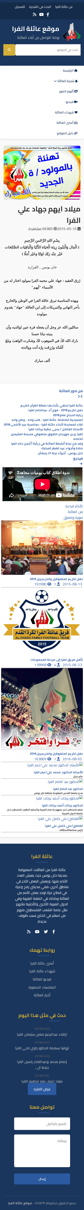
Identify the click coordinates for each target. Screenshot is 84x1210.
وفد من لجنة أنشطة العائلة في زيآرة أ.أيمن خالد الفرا (47, 443)
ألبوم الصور (66, 91)
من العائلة (75, 511)
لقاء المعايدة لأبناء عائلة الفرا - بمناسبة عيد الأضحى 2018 (43, 424)
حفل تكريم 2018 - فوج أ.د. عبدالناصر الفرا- (55, 410)
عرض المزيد (42, 1089)
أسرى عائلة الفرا (42, 963)
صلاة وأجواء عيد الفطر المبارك (62, 448)
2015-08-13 (73, 584)
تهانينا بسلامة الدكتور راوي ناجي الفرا (42, 1048)
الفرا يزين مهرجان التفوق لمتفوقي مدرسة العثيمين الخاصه (47, 436)
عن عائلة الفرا (64, 7)
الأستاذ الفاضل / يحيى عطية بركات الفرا (55, 429)
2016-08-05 (73, 759)
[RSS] (34, 14)
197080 (40, 584)
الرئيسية (68, 70)
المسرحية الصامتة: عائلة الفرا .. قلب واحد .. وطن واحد (47, 420)
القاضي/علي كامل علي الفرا (64, 826)
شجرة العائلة (66, 81)
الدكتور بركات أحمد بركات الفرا (62, 805)
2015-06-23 (73, 664)
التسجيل (20, 7)
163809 (40, 759)
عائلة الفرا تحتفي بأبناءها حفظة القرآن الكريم (51, 405)
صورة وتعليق (73, 517)
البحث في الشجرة (40, 7)
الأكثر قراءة (74, 506)
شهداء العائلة (65, 112)
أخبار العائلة (42, 995)
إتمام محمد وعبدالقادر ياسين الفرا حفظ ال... (42, 1064)
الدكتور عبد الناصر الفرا (68, 789)
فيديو (70, 102)
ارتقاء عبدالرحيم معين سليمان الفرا (42, 1034)
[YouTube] (41, 14)
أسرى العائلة (65, 123)
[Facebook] (48, 14)
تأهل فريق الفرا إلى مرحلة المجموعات (56, 660)
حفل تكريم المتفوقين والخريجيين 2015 (56, 579)
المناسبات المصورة (42, 987)
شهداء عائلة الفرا (42, 971)
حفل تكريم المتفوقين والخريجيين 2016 (56, 753)
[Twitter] (46, 932)
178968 (40, 664)
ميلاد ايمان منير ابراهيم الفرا (42, 1081)
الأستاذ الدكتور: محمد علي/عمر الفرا (58, 772)
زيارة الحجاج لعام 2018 (68, 415)
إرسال (42, 1179)
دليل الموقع (65, 133)
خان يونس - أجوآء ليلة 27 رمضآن (60, 453)
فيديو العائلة (42, 979)
